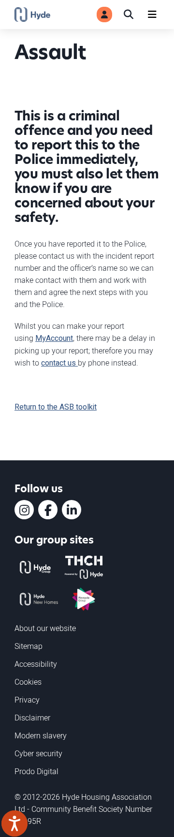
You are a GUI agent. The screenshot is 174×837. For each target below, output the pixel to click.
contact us (59, 363)
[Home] (32, 14)
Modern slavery (40, 735)
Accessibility (35, 664)
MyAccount (54, 338)
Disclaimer (32, 717)
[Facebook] (48, 509)
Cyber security (38, 753)
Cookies (28, 681)
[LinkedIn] (71, 509)
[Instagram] (24, 509)
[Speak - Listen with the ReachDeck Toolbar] (14, 823)
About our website (45, 628)
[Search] (128, 14)
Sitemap (28, 646)
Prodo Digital (36, 771)
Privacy (27, 699)
